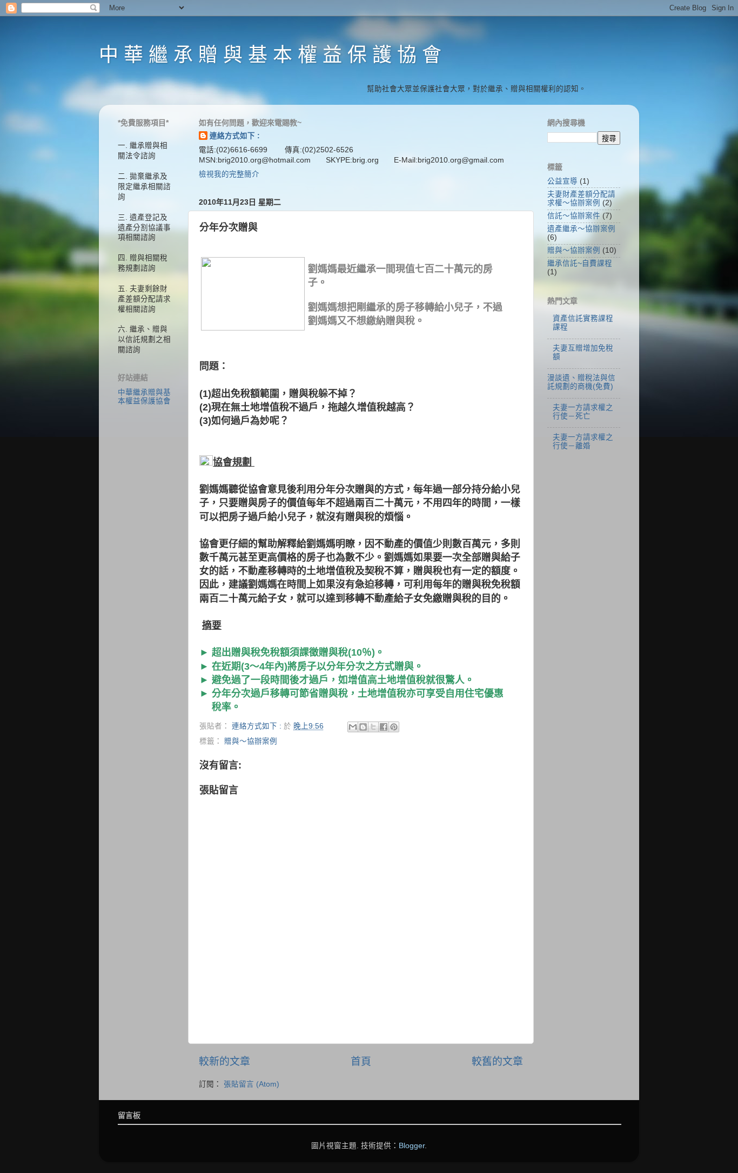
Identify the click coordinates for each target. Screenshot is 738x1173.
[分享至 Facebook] (383, 727)
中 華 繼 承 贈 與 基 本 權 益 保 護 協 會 (270, 55)
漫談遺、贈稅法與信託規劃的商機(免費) (581, 382)
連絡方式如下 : (235, 136)
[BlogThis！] (363, 727)
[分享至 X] (373, 727)
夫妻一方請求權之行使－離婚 (583, 441)
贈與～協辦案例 (250, 741)
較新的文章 (224, 1061)
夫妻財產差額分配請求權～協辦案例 (581, 198)
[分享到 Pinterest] (393, 727)
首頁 (361, 1061)
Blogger (412, 1146)
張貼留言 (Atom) (251, 1084)
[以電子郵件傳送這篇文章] (352, 727)
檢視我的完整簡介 (229, 174)
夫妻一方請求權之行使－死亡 (583, 411)
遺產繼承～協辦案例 (581, 229)
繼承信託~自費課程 (579, 263)
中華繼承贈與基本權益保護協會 (144, 396)
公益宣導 (562, 181)
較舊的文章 (497, 1061)
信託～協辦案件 (573, 216)
